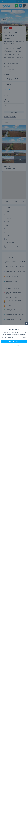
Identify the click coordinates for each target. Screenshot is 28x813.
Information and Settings (14, 345)
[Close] (26, 323)
